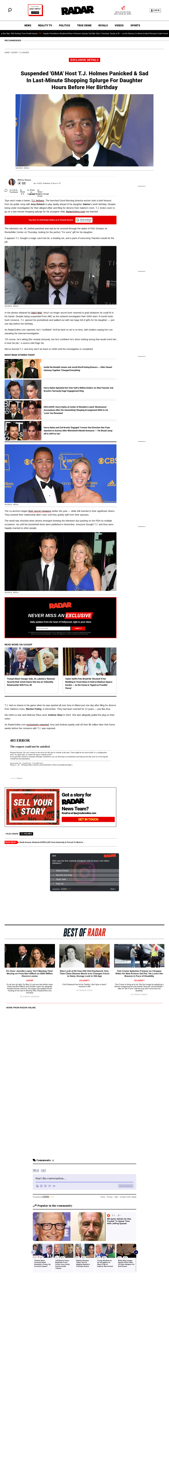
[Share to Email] (39, 190)
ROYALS (103, 25)
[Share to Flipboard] (31, 190)
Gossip (14, 52)
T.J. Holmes (24, 52)
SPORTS (135, 25)
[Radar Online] (77, 10)
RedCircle (19, 778)
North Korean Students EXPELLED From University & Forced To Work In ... (52, 842)
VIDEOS (119, 25)
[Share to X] (22, 190)
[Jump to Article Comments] (6, 190)
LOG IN (156, 10)
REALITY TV (45, 25)
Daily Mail (36, 312)
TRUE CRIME (84, 25)
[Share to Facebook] (14, 190)
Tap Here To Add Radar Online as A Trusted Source (51, 220)
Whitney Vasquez (24, 180)
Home (7, 52)
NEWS (27, 25)
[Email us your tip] (35, 15)
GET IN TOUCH (88, 819)
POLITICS (64, 25)
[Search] (10, 12)
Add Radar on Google (40, 194)
